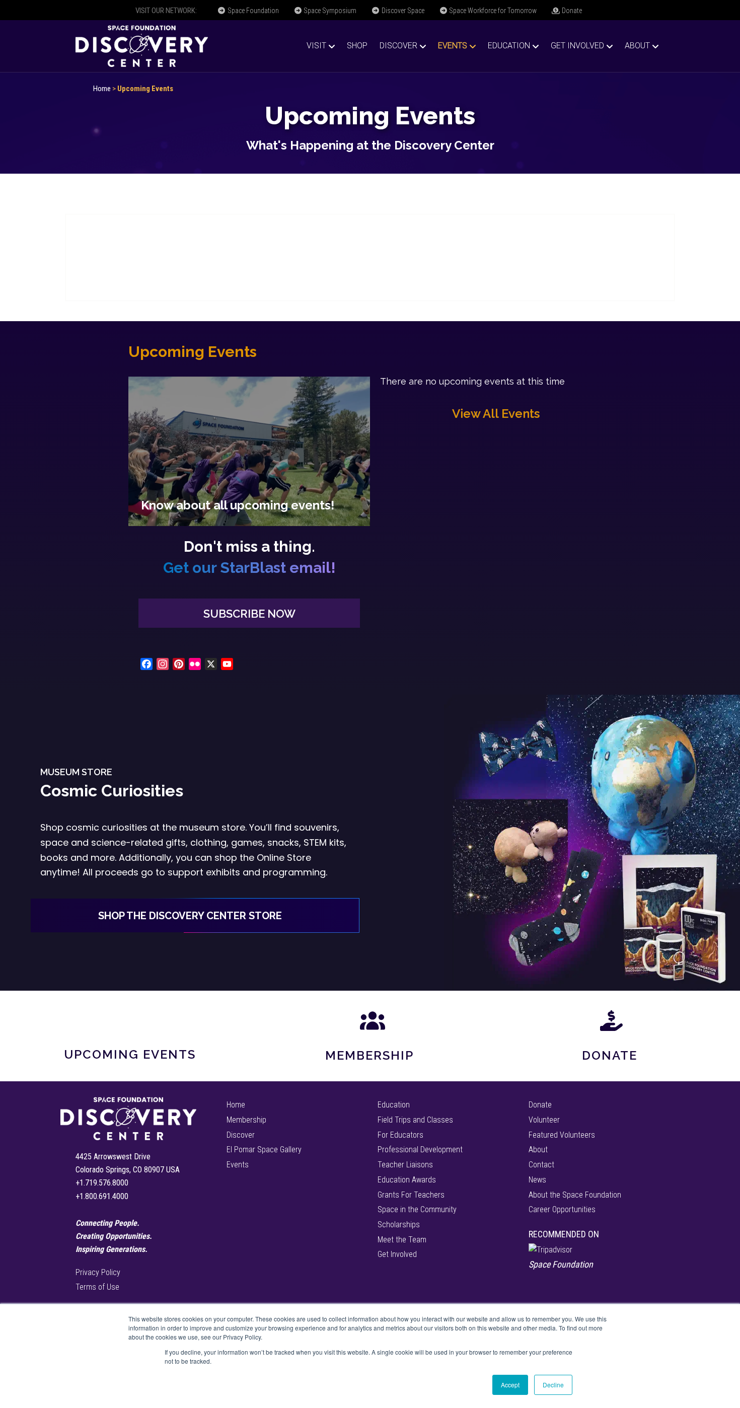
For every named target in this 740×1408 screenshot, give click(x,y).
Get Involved (577, 45)
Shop (357, 45)
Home (102, 88)
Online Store (284, 857)
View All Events (496, 413)
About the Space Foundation (575, 1195)
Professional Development (420, 1149)
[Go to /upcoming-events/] (249, 451)
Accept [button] (510, 1384)
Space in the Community (417, 1209)
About (637, 45)
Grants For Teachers (411, 1195)
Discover (398, 45)
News (537, 1179)
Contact (541, 1164)
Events (452, 45)
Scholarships (399, 1224)
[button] (249, 613)
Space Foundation (252, 11)
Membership (369, 1055)
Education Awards (407, 1179)
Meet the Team (402, 1239)
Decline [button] (553, 1384)
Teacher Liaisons (405, 1164)
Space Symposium (329, 11)
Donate (571, 11)
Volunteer (544, 1120)
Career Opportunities (562, 1209)
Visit (316, 45)
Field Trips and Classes (415, 1120)
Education (509, 45)
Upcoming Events (130, 1054)
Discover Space (402, 11)
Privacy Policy (98, 1272)
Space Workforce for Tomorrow (492, 11)
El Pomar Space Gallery (264, 1149)
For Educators (400, 1135)
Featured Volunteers (562, 1135)
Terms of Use (97, 1287)
